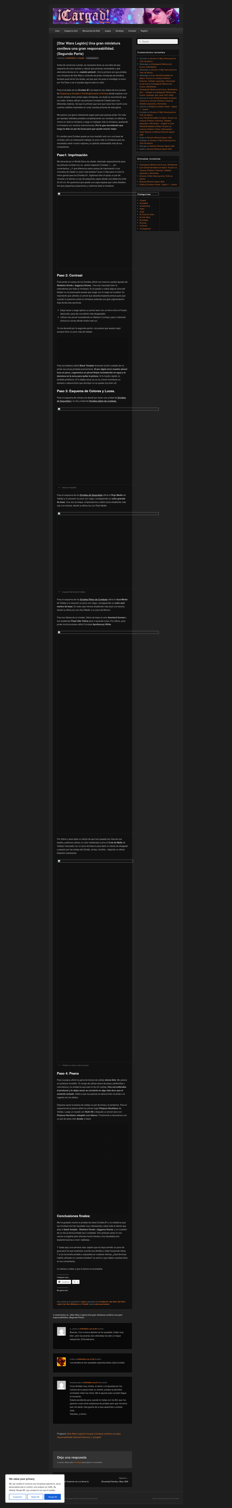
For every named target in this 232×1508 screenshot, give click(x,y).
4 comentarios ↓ (92, 58)
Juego (83, 1301)
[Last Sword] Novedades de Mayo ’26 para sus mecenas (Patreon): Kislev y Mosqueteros (156, 126)
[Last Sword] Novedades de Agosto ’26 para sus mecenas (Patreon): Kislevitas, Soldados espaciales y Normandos (157, 78)
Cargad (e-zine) (71, 30)
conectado (77, 1462)
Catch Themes (173, 1498)
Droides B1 (104, 1301)
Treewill (81, 58)
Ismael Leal (143, 83)
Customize (17, 1497)
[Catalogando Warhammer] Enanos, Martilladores (158, 164)
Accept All (52, 1497)
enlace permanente (102, 1304)
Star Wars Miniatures (71, 1304)
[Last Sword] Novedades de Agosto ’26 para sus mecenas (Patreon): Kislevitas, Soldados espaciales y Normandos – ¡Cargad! (158, 120)
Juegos (108, 30)
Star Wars (113, 1301)
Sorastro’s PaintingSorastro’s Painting (90, 93)
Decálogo (120, 30)
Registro (144, 30)
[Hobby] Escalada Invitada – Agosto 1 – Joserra (158, 184)
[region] (34, 1488)
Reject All (35, 1497)
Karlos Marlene (145, 132)
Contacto (132, 30)
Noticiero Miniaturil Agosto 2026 (159, 137)
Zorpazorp (65, 93)
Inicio (57, 30)
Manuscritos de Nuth (91, 30)
